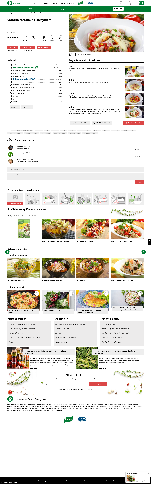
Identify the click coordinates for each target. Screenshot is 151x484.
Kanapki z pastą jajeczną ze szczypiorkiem (23, 324)
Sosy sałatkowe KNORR (90, 133)
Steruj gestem (81, 123)
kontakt (37, 480)
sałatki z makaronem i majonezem (22, 130)
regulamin (47, 480)
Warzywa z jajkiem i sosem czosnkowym (115, 328)
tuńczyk (106, 130)
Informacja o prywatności (62, 480)
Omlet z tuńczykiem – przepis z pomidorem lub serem (89, 311)
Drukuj (12, 47)
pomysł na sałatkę (75, 133)
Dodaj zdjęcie (15, 203)
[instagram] (150, 243)
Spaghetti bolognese (16, 333)
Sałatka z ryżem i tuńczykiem (121, 241)
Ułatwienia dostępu (110, 480)
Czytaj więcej (33, 368)
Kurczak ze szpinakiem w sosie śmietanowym (70, 324)
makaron (96, 130)
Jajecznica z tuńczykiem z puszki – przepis (21, 311)
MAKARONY (115, 130)
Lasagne (12, 342)
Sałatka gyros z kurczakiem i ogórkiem (56, 241)
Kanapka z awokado (62, 333)
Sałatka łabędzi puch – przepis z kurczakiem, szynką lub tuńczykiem (126, 308)
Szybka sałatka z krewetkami (52, 280)
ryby (47, 130)
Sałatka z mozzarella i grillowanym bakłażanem (118, 333)
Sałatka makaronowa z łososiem (122, 280)
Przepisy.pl (10, 13)
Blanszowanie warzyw (52, 310)
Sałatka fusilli (81, 280)
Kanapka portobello (62, 328)
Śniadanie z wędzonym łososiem (66, 337)
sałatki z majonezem (31, 133)
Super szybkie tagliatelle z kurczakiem (22, 328)
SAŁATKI (63, 130)
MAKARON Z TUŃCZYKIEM (15, 133)
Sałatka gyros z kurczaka (85, 241)
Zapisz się (98, 384)
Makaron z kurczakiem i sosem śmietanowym (24, 337)
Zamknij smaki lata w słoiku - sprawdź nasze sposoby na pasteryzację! (45, 352)
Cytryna (55, 130)
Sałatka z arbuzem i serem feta (112, 337)
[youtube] (150, 240)
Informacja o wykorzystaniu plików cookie (87, 480)
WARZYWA (38, 130)
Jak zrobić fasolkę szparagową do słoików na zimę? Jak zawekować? (114, 352)
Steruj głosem (102, 123)
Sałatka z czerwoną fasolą (16, 280)
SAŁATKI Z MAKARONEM (128, 130)
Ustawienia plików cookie (9, 482)
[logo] (14, 3)
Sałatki (26, 13)
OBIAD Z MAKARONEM (59, 133)
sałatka (72, 130)
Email (13, 107)
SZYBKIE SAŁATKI (46, 133)
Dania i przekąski (19, 13)
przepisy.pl (14, 32)
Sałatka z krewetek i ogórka (111, 342)
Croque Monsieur (61, 342)
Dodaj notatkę (134, 123)
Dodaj (139, 182)
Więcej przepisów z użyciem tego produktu (21, 215)
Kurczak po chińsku (108, 324)
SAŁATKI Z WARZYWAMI (84, 130)
